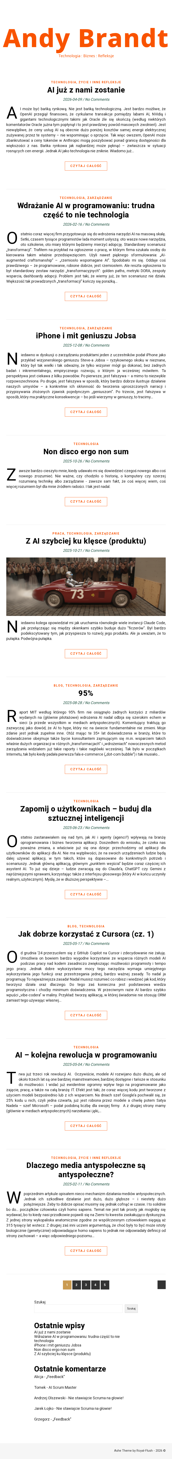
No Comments (97, 99)
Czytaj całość (86, 166)
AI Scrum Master (63, 1387)
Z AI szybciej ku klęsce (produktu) (86, 541)
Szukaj (40, 1302)
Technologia (63, 82)
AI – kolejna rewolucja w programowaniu (86, 1055)
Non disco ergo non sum (86, 451)
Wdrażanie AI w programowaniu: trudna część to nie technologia (77, 1338)
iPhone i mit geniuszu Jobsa (86, 335)
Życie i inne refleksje (100, 82)
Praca (58, 533)
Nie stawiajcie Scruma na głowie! (96, 1398)
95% (86, 693)
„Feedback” (55, 1376)
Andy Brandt (86, 37)
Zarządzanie (99, 198)
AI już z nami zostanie (86, 90)
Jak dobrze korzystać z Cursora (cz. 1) (86, 934)
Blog (58, 685)
